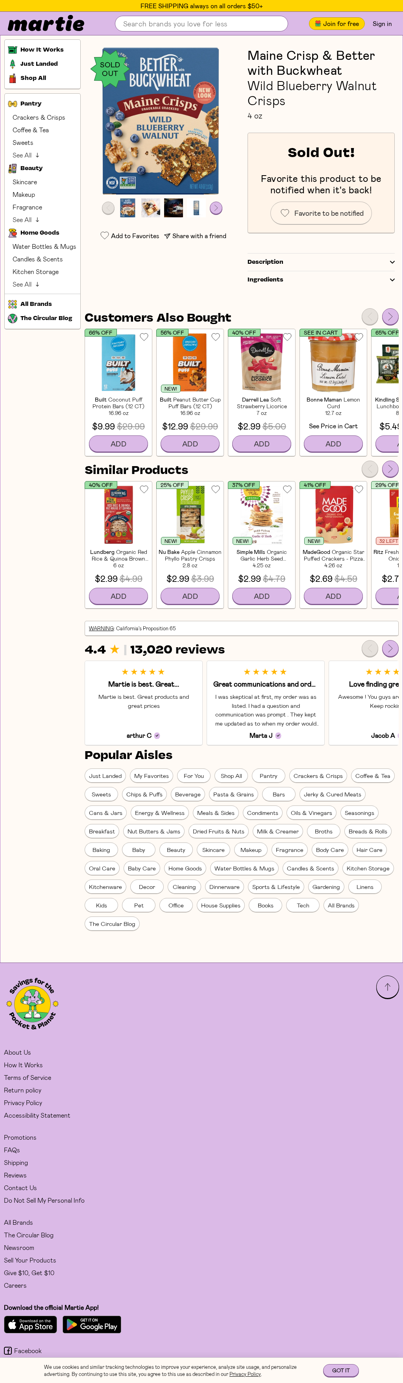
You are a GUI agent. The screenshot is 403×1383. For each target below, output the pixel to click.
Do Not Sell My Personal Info (44, 1200)
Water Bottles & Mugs (44, 246)
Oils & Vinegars (311, 812)
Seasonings (359, 812)
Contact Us (20, 1187)
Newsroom (19, 1247)
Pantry (268, 775)
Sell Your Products (30, 1260)
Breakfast (102, 831)
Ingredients (265, 280)
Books (266, 905)
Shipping (16, 1162)
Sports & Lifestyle (276, 886)
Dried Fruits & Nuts (218, 831)
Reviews (15, 1175)
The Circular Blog (112, 923)
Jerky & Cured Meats (332, 794)
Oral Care (102, 868)
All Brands (341, 905)
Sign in (382, 23)
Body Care (330, 849)
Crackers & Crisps (39, 117)
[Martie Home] (39, 23)
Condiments (262, 812)
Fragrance (27, 207)
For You (194, 775)
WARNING (101, 628)
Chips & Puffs (144, 794)
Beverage (188, 794)
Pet (139, 905)
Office (176, 905)
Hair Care (370, 849)
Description (265, 262)
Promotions (20, 1137)
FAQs (12, 1149)
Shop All (231, 775)
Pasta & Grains (233, 794)
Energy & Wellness (160, 812)
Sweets (23, 142)
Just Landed (105, 775)
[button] (162, 120)
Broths (324, 831)
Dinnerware (224, 886)
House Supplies (220, 905)
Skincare (25, 181)
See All (22, 155)
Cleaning (184, 886)
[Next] (390, 316)
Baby (138, 849)
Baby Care (142, 868)
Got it (341, 1370)
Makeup (24, 194)
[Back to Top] (387, 987)
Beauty (176, 849)
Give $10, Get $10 (29, 1272)
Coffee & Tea (31, 129)
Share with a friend (199, 235)
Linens (365, 886)
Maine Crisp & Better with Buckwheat (311, 62)
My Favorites (151, 775)
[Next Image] (216, 208)
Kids (101, 905)
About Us (17, 1052)
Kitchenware (105, 886)
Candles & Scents (38, 259)
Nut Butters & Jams (154, 831)
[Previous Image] (108, 208)
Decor (147, 886)
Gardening (326, 886)
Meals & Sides (216, 812)
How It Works (23, 1064)
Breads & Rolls (368, 831)
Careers (15, 1285)
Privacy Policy (23, 1102)
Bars (279, 794)
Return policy (22, 1090)
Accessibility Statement (37, 1115)
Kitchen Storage (36, 271)
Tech (303, 905)
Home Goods (185, 868)
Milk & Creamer (278, 831)
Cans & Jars (105, 812)
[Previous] (370, 316)
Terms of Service (27, 1077)
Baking (101, 849)
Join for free (341, 23)
